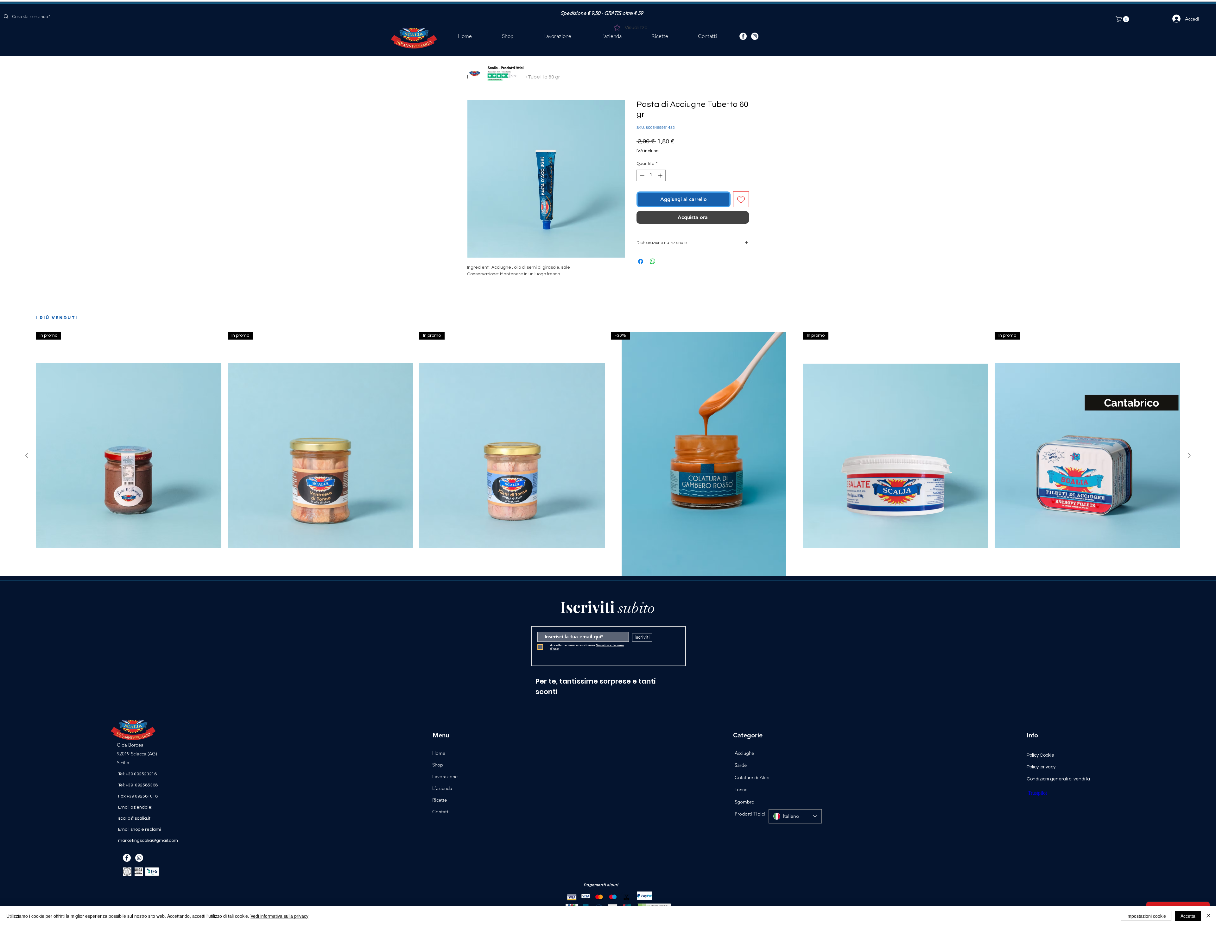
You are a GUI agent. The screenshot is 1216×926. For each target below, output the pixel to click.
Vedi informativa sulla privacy (279, 916)
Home (438, 753)
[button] (1123, 19)
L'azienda (442, 788)
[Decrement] (641, 175)
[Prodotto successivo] (1189, 455)
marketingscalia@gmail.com (148, 840)
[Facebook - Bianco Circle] (743, 36)
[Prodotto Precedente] (26, 455)
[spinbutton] (651, 175)
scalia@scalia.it (134, 818)
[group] (608, 486)
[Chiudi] (1208, 916)
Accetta (1188, 916)
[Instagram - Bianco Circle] (754, 36)
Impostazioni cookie (1146, 916)
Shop (437, 765)
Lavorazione (445, 776)
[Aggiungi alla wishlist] (741, 199)
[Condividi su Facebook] (640, 261)
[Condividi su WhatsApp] (652, 261)
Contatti (441, 812)
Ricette (439, 800)
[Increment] (661, 175)
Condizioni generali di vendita (1058, 779)
